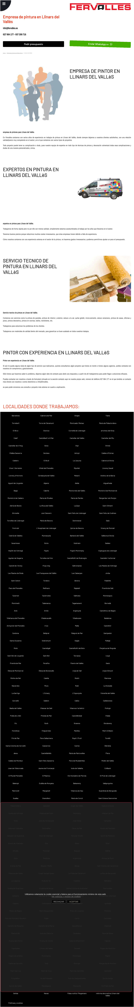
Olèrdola (107, 746)
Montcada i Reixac (77, 423)
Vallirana (77, 596)
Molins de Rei (15, 678)
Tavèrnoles (46, 596)
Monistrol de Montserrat (107, 491)
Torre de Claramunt (46, 423)
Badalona (107, 618)
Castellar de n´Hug (16, 446)
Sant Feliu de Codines (107, 513)
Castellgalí (46, 648)
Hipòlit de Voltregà (15, 551)
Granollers (46, 798)
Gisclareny (108, 723)
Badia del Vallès (16, 708)
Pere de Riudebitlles (77, 761)
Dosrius (46, 431)
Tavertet (15, 596)
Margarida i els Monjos (107, 498)
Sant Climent (108, 506)
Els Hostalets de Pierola (77, 776)
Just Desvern (46, 513)
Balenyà (16, 783)
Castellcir (107, 626)
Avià (15, 611)
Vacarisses (15, 543)
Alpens (46, 483)
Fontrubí (15, 528)
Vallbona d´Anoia (107, 536)
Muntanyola (46, 536)
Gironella (15, 513)
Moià (15, 648)
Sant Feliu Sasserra (46, 761)
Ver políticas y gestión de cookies (66, 896)
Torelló (107, 738)
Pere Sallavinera (46, 738)
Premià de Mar (15, 663)
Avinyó (77, 453)
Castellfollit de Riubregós (77, 558)
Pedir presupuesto (33, 44)
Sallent (46, 701)
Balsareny (77, 783)
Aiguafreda (107, 483)
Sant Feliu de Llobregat (77, 513)
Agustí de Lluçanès (15, 483)
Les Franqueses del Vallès (46, 573)
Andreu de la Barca (107, 476)
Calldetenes (107, 701)
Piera (108, 753)
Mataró (77, 476)
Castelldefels (46, 753)
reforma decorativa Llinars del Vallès (107, 994)
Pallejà (107, 641)
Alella (77, 483)
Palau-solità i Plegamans (77, 993)
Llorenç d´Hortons (16, 476)
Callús (77, 701)
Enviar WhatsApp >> (98, 44)
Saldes (107, 543)
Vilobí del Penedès (46, 468)
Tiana (108, 415)
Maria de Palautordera (107, 423)
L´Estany (46, 693)
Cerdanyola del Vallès (46, 476)
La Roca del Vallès (46, 506)
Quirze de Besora (77, 528)
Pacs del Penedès (15, 588)
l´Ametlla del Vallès (108, 693)
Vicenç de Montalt (108, 528)
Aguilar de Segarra (15, 558)
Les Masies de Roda (15, 573)
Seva (46, 446)
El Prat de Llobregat (107, 776)
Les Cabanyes (77, 573)
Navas (46, 993)
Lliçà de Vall (77, 671)
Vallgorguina (108, 783)
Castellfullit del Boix (77, 648)
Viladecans (77, 618)
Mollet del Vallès (108, 761)
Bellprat (46, 633)
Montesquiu (107, 596)
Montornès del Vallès (77, 491)
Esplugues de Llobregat (107, 551)
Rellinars (46, 588)
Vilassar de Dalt (46, 708)
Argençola (77, 611)
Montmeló (16, 603)
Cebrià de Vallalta (15, 536)
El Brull (46, 460)
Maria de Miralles (46, 498)
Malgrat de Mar (77, 633)
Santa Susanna (15, 641)
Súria (46, 543)
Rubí (77, 686)
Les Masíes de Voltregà (108, 566)
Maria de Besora (46, 521)
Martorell (15, 791)
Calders (16, 460)
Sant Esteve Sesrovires (107, 798)
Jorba (107, 573)
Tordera (46, 581)
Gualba (15, 798)
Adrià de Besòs (15, 506)
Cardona (15, 633)
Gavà (108, 663)
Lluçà (108, 656)
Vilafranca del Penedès (16, 618)
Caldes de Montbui (15, 761)
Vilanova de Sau (77, 791)
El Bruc (15, 431)
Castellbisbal (77, 716)
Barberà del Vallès (77, 536)
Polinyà (107, 708)
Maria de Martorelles (77, 753)
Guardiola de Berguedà (108, 791)
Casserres (46, 746)
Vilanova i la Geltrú (77, 708)
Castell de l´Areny (15, 566)
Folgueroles (46, 731)
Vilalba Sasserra (15, 453)
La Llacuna (77, 460)
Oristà (107, 446)
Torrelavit (15, 423)
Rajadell (77, 588)
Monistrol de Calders (16, 498)
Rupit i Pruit (77, 738)
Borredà (108, 603)
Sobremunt (46, 641)
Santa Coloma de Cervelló (16, 746)
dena (16, 753)
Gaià (107, 521)
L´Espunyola (77, 693)
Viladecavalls (46, 618)
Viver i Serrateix (15, 468)
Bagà (16, 491)
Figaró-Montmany (77, 551)
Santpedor (108, 633)
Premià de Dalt (107, 588)
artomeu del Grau (107, 431)
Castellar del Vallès (77, 438)
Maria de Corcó (77, 798)
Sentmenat (77, 521)
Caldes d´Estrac (108, 453)
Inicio (4, 53)
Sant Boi (46, 656)
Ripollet (77, 468)
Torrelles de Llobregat (15, 521)
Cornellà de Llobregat (77, 431)
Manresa (107, 678)
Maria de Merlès (77, 498)
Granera (77, 723)
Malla (77, 626)
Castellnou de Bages (108, 611)
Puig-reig (46, 566)
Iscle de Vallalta (77, 768)
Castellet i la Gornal (107, 558)
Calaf (16, 438)
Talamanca (46, 603)
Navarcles (15, 686)
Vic (15, 723)
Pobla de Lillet (15, 716)
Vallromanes (77, 566)
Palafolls (107, 581)
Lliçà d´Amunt (107, 671)
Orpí (77, 446)
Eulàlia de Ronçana (46, 783)
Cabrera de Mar (46, 415)
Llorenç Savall (107, 468)
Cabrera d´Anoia (108, 460)
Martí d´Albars (107, 731)
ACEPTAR (74, 902)
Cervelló (15, 701)
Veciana (46, 453)
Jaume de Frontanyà (46, 768)
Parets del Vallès (77, 663)
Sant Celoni (15, 581)
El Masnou (46, 776)
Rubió (77, 678)
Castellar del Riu (107, 438)
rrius (46, 626)
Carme (77, 746)
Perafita (46, 663)
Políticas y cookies (15, 1003)
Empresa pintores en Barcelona (15, 53)
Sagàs (77, 641)
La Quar (77, 506)
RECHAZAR (58, 902)
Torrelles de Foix (46, 558)
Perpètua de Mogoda (108, 648)
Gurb (46, 723)
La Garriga (16, 693)
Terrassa (77, 656)
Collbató (107, 768)
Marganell (46, 791)
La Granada (107, 686)
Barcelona (16, 415)
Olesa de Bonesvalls (46, 671)
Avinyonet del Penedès (16, 626)
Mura (46, 686)
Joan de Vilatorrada (15, 768)
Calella (46, 678)
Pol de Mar (16, 738)
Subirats (77, 543)
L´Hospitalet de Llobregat (46, 528)
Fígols (46, 551)
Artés (46, 611)
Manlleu (77, 731)
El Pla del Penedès (16, 776)
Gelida (15, 993)
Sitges (77, 415)
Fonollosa (15, 731)
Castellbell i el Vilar (46, 438)
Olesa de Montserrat (15, 671)
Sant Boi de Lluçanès (15, 656)
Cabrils (46, 491)
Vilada (107, 716)
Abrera (77, 581)
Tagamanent (77, 603)
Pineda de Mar (46, 716)
